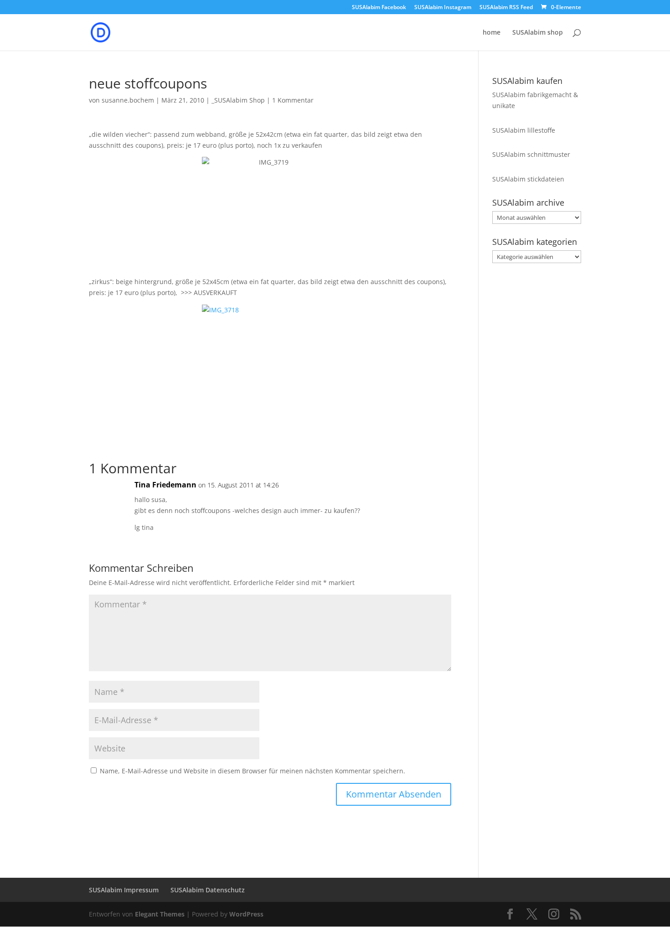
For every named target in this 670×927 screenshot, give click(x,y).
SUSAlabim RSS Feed (506, 8)
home (491, 32)
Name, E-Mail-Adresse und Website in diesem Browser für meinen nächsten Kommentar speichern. (252, 770)
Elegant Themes (160, 914)
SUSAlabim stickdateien (528, 179)
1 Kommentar (293, 100)
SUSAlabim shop (537, 32)
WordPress (246, 914)
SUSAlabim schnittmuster (531, 154)
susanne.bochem (128, 100)
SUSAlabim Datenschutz (207, 890)
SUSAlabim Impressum (124, 890)
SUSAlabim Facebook (379, 8)
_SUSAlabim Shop (238, 100)
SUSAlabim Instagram (442, 8)
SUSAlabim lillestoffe (523, 130)
